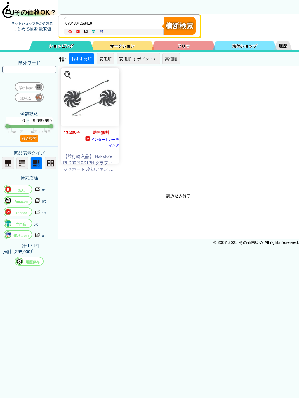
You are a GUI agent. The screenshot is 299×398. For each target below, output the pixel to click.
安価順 (105, 58)
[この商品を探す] (67, 74)
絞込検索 (29, 138)
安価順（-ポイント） (138, 58)
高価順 (171, 58)
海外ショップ (244, 46)
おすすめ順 (81, 58)
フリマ (184, 46)
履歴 (283, 46)
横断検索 (180, 26)
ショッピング (61, 46)
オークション (122, 46)
